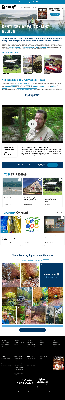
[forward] (61, 212)
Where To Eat (56, 342)
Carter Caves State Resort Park (14, 47)
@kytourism (46, 259)
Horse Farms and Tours (32, 346)
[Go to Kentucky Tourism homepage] (9, 7)
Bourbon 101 (16, 344)
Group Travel (42, 360)
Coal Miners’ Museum (9, 86)
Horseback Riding (31, 344)
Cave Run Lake (44, 47)
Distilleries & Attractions (19, 342)
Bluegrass (42, 342)
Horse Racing (30, 342)
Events (46, 7)
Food (54, 340)
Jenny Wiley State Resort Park (30, 47)
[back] (57, 212)
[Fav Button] (19, 179)
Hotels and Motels (18, 358)
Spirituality (3, 363)
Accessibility (47, 391)
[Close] (62, 8)
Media (41, 358)
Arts (2, 361)
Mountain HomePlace (38, 86)
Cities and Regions (31, 358)
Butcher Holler (15, 85)
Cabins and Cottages (18, 363)
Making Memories (25, 7)
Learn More (45, 1)
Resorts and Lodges (18, 361)
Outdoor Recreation (5, 344)
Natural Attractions (5, 342)
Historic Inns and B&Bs (19, 367)
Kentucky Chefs (56, 344)
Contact (28, 363)
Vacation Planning (37, 7)
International (42, 363)
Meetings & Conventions (45, 365)
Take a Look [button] (55, 14)
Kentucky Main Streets (6, 365)
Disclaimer (39, 391)
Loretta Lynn (29, 85)
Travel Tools (30, 356)
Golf (2, 351)
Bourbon (16, 340)
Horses (29, 340)
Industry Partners (43, 356)
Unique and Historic (18, 365)
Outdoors (3, 340)
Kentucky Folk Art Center (26, 89)
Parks (2, 349)
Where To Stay (18, 356)
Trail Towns (3, 346)
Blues (41, 344)
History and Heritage (5, 358)
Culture (3, 356)
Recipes (55, 346)
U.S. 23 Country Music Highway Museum (27, 88)
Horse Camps (30, 349)
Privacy (33, 391)
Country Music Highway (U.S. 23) (24, 83)
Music (41, 340)
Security (27, 391)
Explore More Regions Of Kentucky (32, 330)
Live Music (42, 349)
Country (41, 346)
